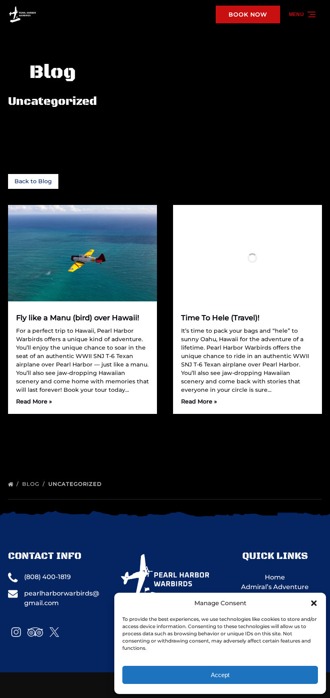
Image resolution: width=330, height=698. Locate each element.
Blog (31, 484)
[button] (314, 603)
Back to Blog (33, 181)
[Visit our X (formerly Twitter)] (54, 632)
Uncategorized (76, 484)
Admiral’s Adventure (275, 587)
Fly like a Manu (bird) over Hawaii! (77, 317)
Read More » (34, 401)
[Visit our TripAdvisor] (35, 632)
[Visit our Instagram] (16, 632)
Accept (220, 674)
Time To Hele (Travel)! (220, 317)
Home (275, 577)
